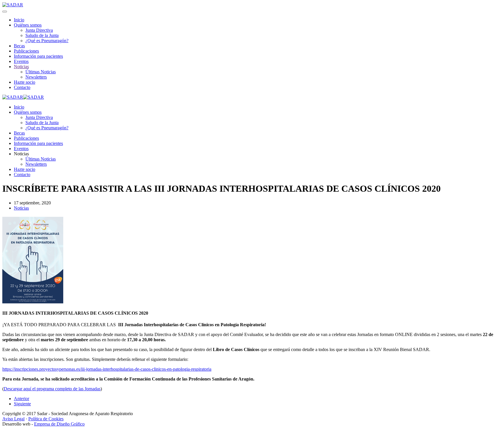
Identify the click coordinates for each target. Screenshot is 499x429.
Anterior (21, 398)
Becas (19, 45)
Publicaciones (26, 51)
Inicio (19, 19)
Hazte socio (24, 82)
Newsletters (36, 76)
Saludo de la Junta (42, 35)
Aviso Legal (13, 418)
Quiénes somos (28, 25)
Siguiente (22, 403)
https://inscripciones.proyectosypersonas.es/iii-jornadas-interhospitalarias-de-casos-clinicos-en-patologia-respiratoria (106, 369)
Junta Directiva (39, 30)
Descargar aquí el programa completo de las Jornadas (52, 388)
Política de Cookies (46, 418)
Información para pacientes (38, 56)
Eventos (21, 61)
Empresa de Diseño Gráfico (59, 423)
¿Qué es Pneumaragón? (46, 40)
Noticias (21, 66)
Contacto (22, 87)
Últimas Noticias (40, 71)
